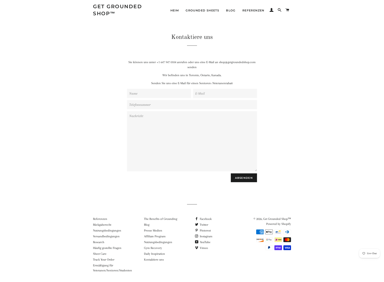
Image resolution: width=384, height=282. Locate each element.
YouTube (204, 242)
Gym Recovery (153, 248)
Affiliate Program (155, 236)
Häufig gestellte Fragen (107, 248)
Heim (174, 10)
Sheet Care (99, 254)
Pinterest (205, 230)
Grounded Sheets (202, 10)
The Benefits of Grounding (160, 219)
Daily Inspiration (154, 254)
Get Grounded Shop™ (117, 9)
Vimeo (203, 248)
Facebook (205, 219)
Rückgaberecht (102, 224)
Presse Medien (153, 230)
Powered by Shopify (278, 224)
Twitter (203, 224)
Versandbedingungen (106, 236)
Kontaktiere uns (154, 259)
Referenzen (253, 10)
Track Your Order (103, 259)
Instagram (205, 236)
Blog (231, 10)
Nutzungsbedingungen (107, 230)
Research (98, 242)
